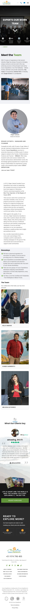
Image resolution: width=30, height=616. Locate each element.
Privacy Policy (15, 607)
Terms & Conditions (15, 605)
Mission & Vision (7, 573)
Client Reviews (22, 576)
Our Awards (7, 576)
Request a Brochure (15, 500)
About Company (7, 569)
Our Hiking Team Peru (22, 569)
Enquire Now (22, 533)
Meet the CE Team (7, 571)
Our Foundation (8, 578)
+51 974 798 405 (14, 556)
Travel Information (22, 571)
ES (18, 2)
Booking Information (22, 573)
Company (5, 46)
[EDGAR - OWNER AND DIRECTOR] (15, 121)
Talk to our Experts (7, 533)
